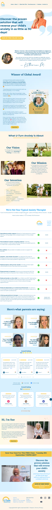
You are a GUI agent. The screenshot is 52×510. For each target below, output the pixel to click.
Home (15, 497)
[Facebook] (41, 498)
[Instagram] (45, 498)
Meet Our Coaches (18, 502)
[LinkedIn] (49, 498)
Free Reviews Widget (26, 410)
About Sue (16, 499)
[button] (18, 4)
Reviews (28, 500)
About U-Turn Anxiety (19, 500)
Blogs (27, 499)
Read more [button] (8, 398)
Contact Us (29, 502)
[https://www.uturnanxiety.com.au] (3, 4)
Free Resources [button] (32, 4)
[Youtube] (41, 502)
